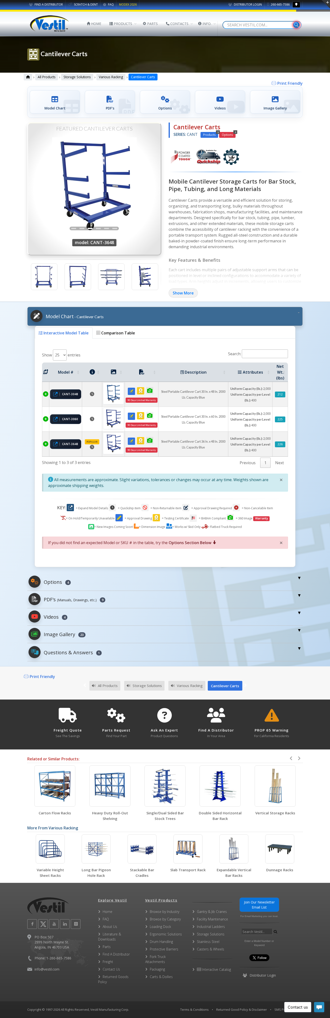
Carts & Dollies (161, 976)
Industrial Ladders (211, 926)
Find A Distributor (116, 954)
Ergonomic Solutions (166, 934)
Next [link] (279, 462)
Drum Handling (161, 941)
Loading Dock (160, 926)
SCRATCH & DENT (85, 4)
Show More (183, 293)
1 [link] (265, 462)
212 (280, 394)
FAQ (110, 4)
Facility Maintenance (212, 919)
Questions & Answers (71, 652)
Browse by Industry (164, 911)
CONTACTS (178, 23)
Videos (54, 617)
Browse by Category (165, 919)
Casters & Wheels (210, 949)
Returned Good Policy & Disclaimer (241, 1009)
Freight (108, 961)
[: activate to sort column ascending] (45, 372)
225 (280, 419)
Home (107, 911)
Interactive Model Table (66, 333)
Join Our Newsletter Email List (259, 905)
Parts (107, 946)
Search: (234, 353)
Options (229, 134)
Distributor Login (247, 4)
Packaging (157, 969)
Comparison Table (117, 333)
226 (280, 444)
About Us (110, 926)
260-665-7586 (280, 4)
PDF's (73, 599)
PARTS (152, 23)
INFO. (206, 23)
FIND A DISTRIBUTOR (48, 4)
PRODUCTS (122, 23)
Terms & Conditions (194, 1009)
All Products (47, 77)
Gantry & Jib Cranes (212, 911)
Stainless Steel (208, 941)
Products (210, 134)
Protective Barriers (164, 949)
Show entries (61, 355)
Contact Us (111, 969)
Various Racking (111, 77)
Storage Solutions (77, 77)
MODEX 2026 (128, 4)
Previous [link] (248, 462)
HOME (95, 23)
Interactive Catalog (216, 969)
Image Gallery (63, 634)
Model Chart (74, 316)
